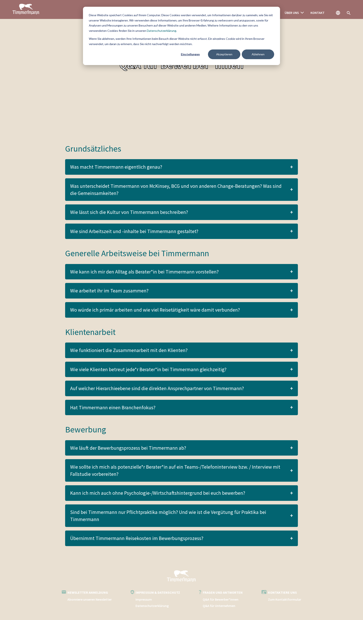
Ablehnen (258, 54)
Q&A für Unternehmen (219, 606)
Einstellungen (190, 54)
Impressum (143, 599)
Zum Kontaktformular (284, 599)
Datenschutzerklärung (161, 30)
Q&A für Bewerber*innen (220, 599)
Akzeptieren (224, 54)
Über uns (292, 13)
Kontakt (317, 13)
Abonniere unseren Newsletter (89, 599)
